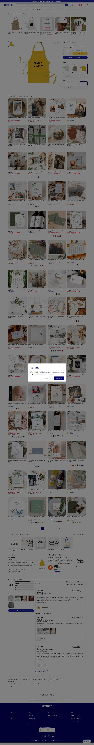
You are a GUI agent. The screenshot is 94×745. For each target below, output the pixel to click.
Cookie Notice (47, 372)
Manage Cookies (49, 378)
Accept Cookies (59, 378)
